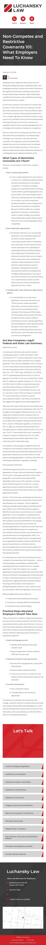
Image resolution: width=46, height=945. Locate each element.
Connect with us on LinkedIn (20, 899)
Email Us (23, 23)
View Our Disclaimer (18, 940)
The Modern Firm (31, 942)
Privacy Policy (30, 940)
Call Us (14, 23)
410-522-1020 (14, 890)
